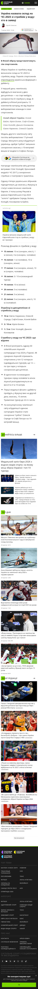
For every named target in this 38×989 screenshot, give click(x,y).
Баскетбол (24, 915)
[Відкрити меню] (36, 3)
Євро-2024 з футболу (9, 918)
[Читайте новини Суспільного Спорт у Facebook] (2, 961)
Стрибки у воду (6, 9)
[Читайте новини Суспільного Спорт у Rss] (10, 961)
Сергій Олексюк (11, 25)
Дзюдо (22, 925)
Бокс (22, 918)
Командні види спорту (26, 906)
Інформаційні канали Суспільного (28, 948)
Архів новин (25, 938)
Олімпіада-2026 (7, 891)
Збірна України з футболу (7, 911)
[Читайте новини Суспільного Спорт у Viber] (18, 961)
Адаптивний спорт (8, 905)
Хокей (22, 928)
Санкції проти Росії (9, 888)
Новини (23, 868)
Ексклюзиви (6, 876)
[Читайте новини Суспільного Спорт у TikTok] (25, 961)
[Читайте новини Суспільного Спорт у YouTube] (6, 961)
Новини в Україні (19, 9)
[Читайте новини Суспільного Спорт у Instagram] (22, 961)
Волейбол (24, 883)
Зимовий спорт (7, 915)
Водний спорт (31, 9)
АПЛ (21, 888)
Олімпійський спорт (9, 925)
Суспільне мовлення (9, 942)
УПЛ (21, 871)
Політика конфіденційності (8, 948)
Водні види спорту (9, 928)
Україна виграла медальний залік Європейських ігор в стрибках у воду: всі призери (18, 237)
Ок (19, 985)
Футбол (4, 880)
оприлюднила (7, 79)
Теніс (22, 876)
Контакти (5, 938)
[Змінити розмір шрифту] (36, 30)
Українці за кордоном (5, 884)
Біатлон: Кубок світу (9, 868)
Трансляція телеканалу (5, 872)
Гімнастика (5, 922)
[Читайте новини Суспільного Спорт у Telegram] (14, 961)
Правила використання (26, 943)
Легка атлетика (26, 880)
